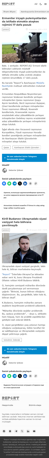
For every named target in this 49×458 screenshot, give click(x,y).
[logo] (8, 4)
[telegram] (15, 183)
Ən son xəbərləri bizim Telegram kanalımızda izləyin (22, 157)
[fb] (4, 183)
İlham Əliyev (9, 11)
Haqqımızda (7, 405)
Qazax (6, 147)
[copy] (36, 183)
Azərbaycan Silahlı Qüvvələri (26, 147)
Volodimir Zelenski (12, 340)
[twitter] (20, 183)
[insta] (10, 431)
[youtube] (34, 431)
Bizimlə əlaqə (35, 405)
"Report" (6, 274)
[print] (30, 183)
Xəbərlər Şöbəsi (16, 170)
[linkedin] (25, 183)
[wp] (9, 183)
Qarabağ (6, 29)
